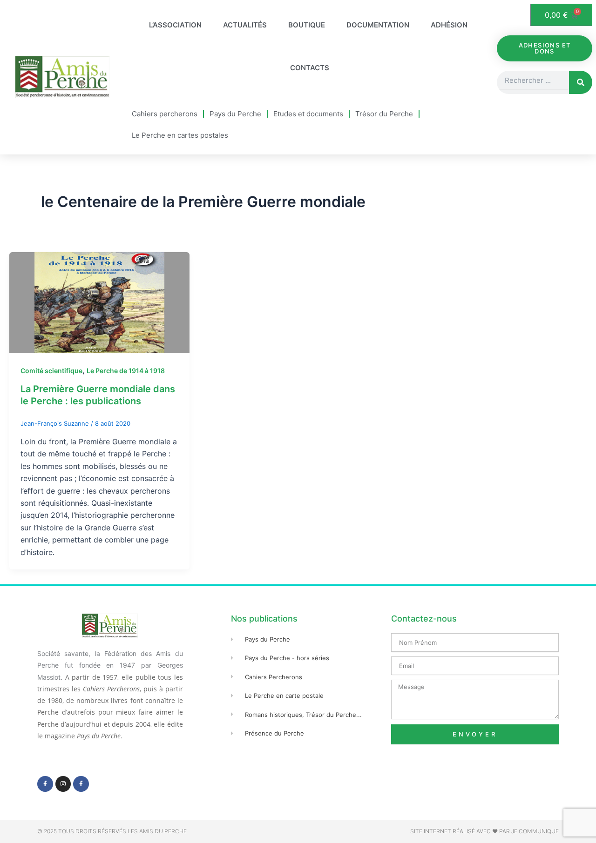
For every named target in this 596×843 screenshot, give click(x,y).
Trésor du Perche (384, 113)
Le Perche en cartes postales (180, 135)
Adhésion (449, 24)
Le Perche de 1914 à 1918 (126, 371)
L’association (175, 24)
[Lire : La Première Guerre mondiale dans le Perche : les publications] (99, 302)
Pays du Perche (235, 113)
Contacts (309, 67)
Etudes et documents (308, 113)
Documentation (377, 24)
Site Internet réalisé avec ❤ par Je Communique (484, 831)
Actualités (245, 24)
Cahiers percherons (164, 113)
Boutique (306, 24)
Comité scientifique (51, 371)
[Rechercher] (580, 82)
